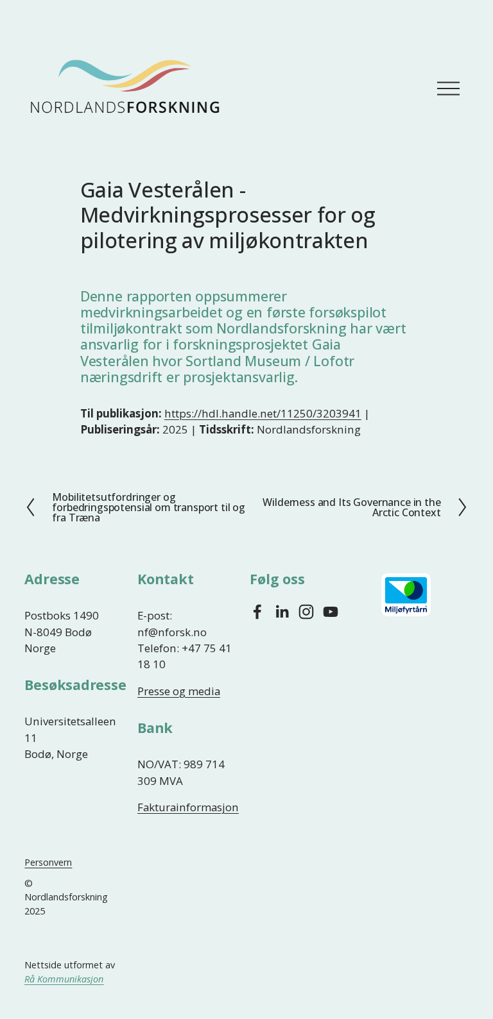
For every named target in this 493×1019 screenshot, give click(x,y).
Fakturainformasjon (188, 807)
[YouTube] (330, 611)
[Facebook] (257, 611)
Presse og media (178, 691)
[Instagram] (306, 611)
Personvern (48, 862)
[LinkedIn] (282, 611)
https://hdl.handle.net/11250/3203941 (262, 413)
